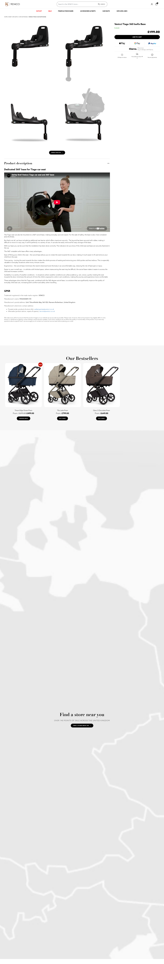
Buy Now (62, 418)
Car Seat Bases (23, 17)
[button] (57, 153)
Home (6, 17)
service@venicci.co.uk (47, 311)
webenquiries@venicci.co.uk (44, 309)
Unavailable (23, 418)
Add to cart (137, 37)
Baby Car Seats (13, 17)
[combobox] (76, 4)
